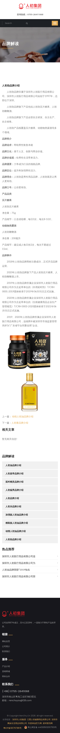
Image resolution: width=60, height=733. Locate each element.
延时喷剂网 (48, 723)
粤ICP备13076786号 (12, 728)
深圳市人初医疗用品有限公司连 (18, 556)
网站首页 (6, 641)
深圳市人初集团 (19, 719)
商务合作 (6, 676)
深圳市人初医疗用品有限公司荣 (18, 576)
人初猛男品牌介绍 (14, 490)
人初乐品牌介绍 (13, 506)
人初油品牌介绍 (13, 465)
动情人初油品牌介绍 (22, 416)
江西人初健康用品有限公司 (39, 719)
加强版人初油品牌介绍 (17, 514)
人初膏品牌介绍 (20, 422)
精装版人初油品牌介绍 (17, 523)
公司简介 (6, 646)
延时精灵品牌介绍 (14, 481)
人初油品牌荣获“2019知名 (16, 569)
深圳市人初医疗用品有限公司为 (18, 563)
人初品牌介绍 (12, 498)
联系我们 (6, 651)
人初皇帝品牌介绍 (14, 473)
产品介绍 (6, 666)
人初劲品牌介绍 (13, 539)
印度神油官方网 (35, 723)
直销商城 (6, 671)
